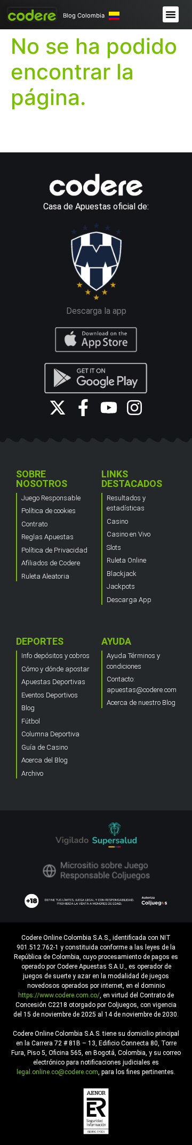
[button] (171, 14)
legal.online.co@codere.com (57, 1072)
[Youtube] (108, 407)
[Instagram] (134, 407)
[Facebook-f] (83, 407)
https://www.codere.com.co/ (59, 995)
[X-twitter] (57, 407)
